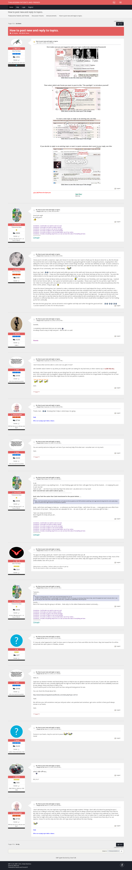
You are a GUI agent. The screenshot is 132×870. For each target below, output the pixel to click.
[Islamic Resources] (16, 65)
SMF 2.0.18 (11, 864)
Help (17, 7)
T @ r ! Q (17, 561)
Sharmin (17, 334)
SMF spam (59, 858)
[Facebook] (122, 865)
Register (30, 7)
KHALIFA (17, 777)
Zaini (17, 370)
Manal (17, 740)
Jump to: (104, 851)
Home (11, 7)
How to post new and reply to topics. (47, 41)
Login (23, 7)
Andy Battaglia (17, 414)
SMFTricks (16, 865)
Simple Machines (26, 864)
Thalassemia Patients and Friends (24, 2)
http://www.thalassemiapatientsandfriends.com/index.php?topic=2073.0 (55, 695)
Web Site (58, 196)
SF (17, 649)
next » (122, 21)
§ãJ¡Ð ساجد (17, 48)
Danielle (17, 269)
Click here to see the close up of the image (76, 78)
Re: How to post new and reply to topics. (48, 209)
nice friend (17, 224)
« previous (117, 21)
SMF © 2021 (18, 864)
